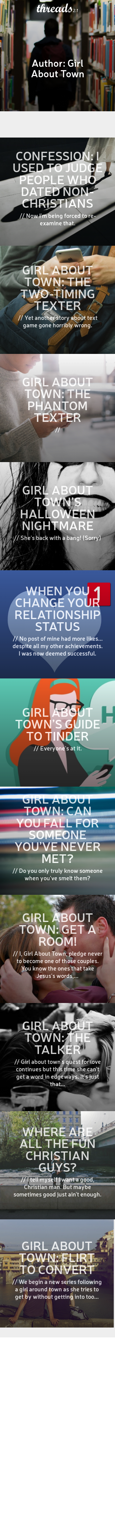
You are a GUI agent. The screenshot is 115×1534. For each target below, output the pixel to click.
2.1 (75, 10)
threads (55, 8)
